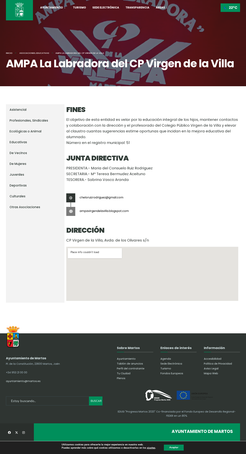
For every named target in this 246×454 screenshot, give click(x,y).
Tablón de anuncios (130, 363)
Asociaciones (27, 53)
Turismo (79, 7)
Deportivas (18, 185)
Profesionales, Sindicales (29, 120)
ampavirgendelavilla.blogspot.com (104, 211)
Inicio (9, 53)
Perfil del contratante (130, 368)
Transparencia (137, 7)
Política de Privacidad (218, 363)
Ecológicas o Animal (25, 131)
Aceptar (173, 447)
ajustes (151, 447)
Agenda (165, 359)
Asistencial (18, 110)
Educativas (42, 53)
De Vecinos (18, 153)
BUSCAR (96, 401)
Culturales (17, 196)
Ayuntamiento (51, 7)
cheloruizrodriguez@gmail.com (101, 197)
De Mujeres (18, 164)
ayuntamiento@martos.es (23, 381)
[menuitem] (54, 7)
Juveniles (17, 174)
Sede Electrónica (105, 7)
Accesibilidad (212, 359)
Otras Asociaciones (25, 207)
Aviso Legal (211, 368)
